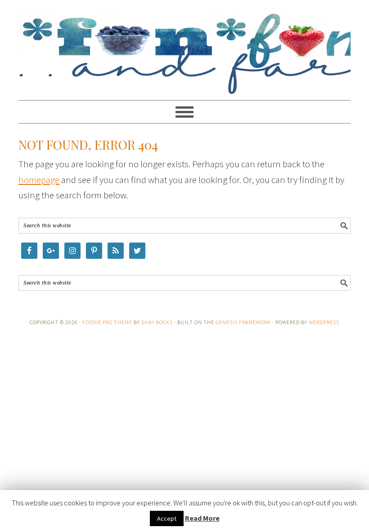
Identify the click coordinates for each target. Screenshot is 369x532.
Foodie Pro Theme (107, 322)
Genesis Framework (243, 322)
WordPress (324, 322)
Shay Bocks (157, 322)
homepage (38, 180)
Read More (202, 518)
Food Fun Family (184, 46)
